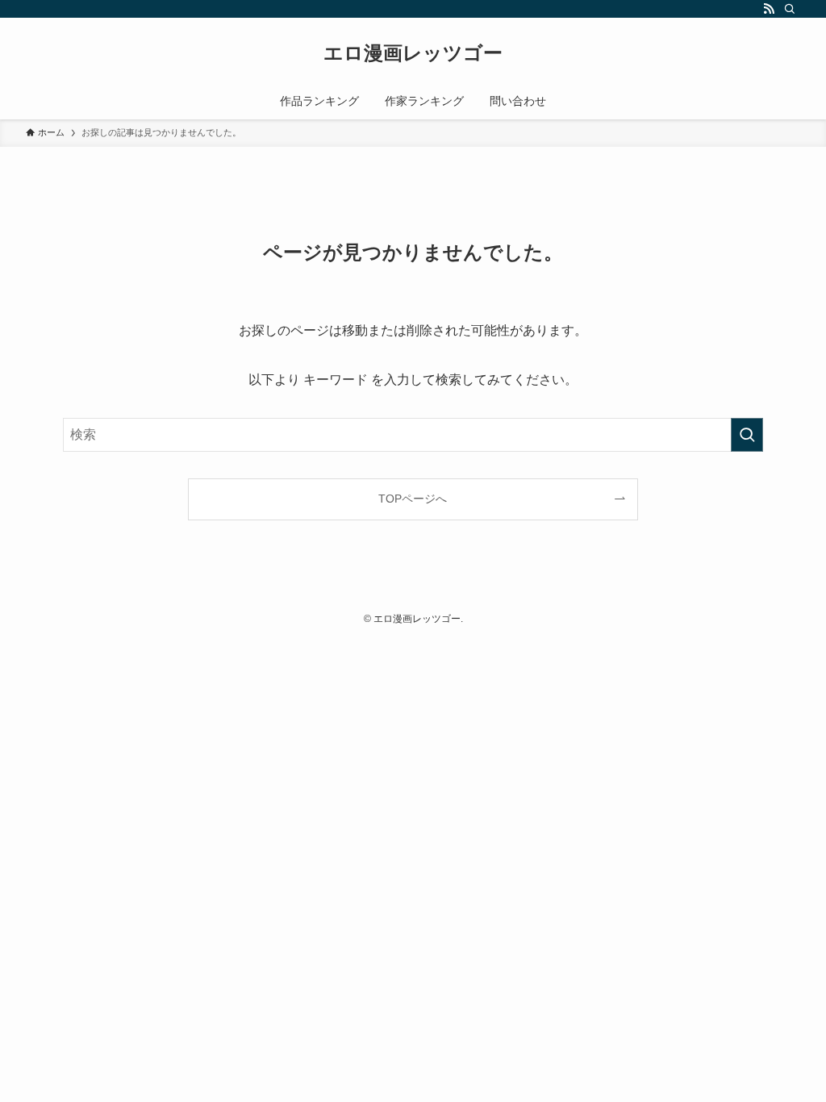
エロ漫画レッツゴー (413, 53)
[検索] (789, 9)
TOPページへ (412, 498)
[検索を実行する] (747, 435)
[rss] (768, 9)
